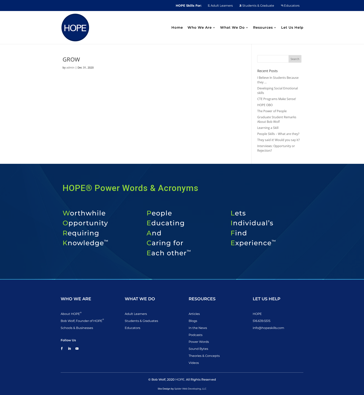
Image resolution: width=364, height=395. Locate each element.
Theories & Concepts (204, 356)
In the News (198, 328)
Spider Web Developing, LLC (190, 388)
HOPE (257, 314)
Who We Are (199, 28)
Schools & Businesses (77, 328)
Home (177, 28)
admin (70, 67)
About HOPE (71, 314)
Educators (291, 5)
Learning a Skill (267, 128)
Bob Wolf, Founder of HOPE (82, 321)
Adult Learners (221, 5)
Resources (263, 28)
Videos (194, 363)
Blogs (193, 321)
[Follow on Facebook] (62, 348)
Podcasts (195, 335)
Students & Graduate (258, 5)
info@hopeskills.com (268, 328)
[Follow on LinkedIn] (69, 348)
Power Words (199, 342)
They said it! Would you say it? (278, 140)
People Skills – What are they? (278, 134)
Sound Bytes (198, 349)
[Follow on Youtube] (77, 348)
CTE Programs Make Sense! (276, 99)
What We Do (232, 28)
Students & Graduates (141, 321)
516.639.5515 (261, 321)
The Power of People (272, 111)
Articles (194, 314)
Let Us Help (292, 28)
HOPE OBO (265, 105)
